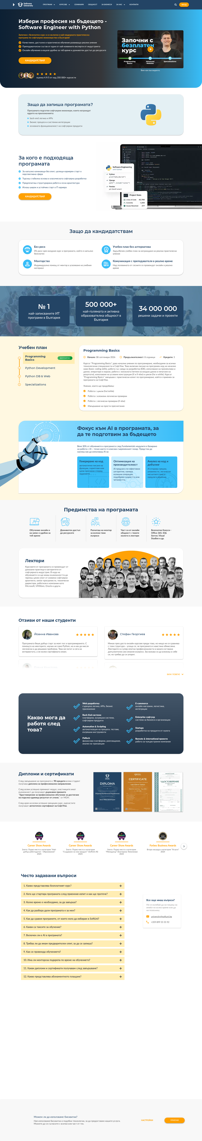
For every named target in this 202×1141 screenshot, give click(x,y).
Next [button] (184, 846)
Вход (184, 5)
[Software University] (25, 4)
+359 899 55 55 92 (160, 922)
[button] (150, 49)
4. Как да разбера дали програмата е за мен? (49, 910)
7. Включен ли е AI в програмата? (42, 935)
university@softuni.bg (161, 917)
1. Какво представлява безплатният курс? (47, 886)
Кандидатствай (35, 60)
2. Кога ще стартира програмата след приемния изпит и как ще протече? (65, 894)
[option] (39, 844)
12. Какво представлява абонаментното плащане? (52, 976)
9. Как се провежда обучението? (42, 952)
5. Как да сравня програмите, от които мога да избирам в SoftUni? (61, 919)
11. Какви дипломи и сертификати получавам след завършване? (60, 968)
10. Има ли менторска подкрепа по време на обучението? (56, 960)
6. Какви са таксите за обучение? (42, 927)
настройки (147, 1120)
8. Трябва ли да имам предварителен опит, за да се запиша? (58, 943)
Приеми (174, 1120)
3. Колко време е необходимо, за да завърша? (50, 902)
